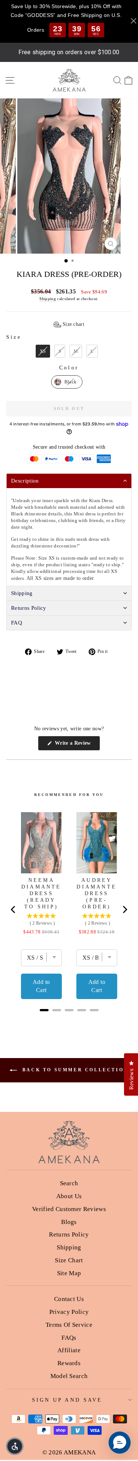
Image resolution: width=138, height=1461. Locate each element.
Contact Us (69, 1298)
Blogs (69, 1221)
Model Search (69, 1376)
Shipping (47, 298)
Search (69, 1183)
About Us (69, 1196)
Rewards (69, 1363)
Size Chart (69, 1260)
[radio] (43, 351)
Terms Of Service (69, 1324)
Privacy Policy (69, 1311)
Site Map (69, 1273)
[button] (69, 324)
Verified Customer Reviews (69, 1209)
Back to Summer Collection (74, 1069)
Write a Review (76, 745)
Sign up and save (67, 1400)
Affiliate (69, 1350)
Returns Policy (69, 1234)
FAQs (68, 1337)
